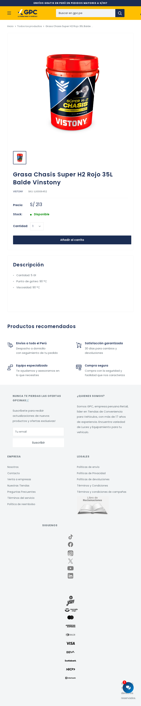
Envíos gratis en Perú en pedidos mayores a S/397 (70, 3)
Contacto (13, 473)
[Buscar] (119, 13)
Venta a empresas (19, 479)
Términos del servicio (21, 498)
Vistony (18, 191)
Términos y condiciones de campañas (101, 492)
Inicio (10, 26)
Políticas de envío (88, 467)
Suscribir (38, 443)
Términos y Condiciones (92, 485)
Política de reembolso (21, 504)
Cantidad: (20, 226)
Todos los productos (29, 26)
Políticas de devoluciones (93, 479)
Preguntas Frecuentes (21, 492)
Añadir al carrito (72, 240)
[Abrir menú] (9, 13)
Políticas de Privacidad (91, 473)
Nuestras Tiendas (18, 485)
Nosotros (13, 467)
